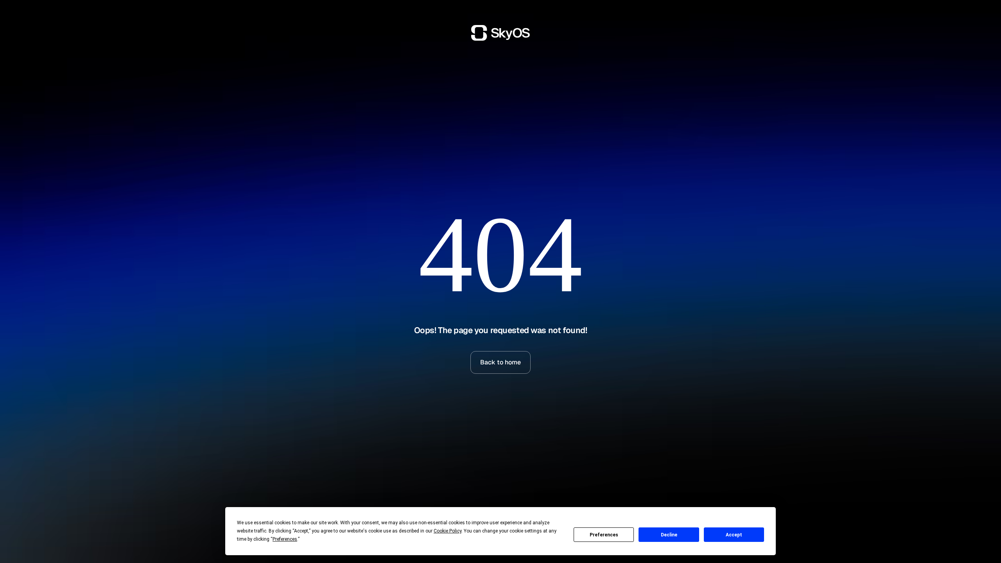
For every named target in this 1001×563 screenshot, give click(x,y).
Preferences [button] (285, 539)
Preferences (604, 535)
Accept (734, 535)
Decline (669, 535)
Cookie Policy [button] (447, 531)
